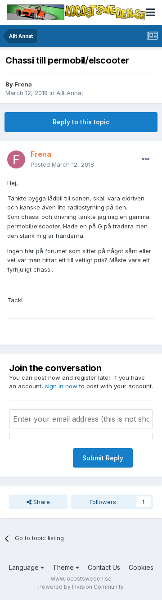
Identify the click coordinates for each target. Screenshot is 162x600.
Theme (64, 567)
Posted (62, 164)
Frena (23, 84)
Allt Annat (69, 92)
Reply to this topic (81, 122)
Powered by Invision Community (81, 586)
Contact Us (104, 567)
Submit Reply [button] (102, 458)
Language (24, 567)
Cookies (141, 567)
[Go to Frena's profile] (16, 159)
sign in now (61, 386)
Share (41, 501)
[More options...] (146, 159)
